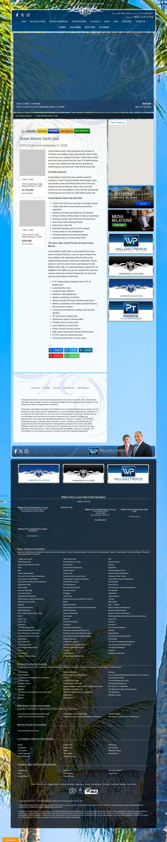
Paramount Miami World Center (29, 630)
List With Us (67, 131)
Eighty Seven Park (24, 585)
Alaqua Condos (114, 562)
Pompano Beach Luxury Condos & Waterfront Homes (83, 686)
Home (33, 784)
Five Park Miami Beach (71, 587)
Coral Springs (22, 667)
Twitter (73, 350)
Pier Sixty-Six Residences (117, 683)
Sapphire (21, 689)
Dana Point (67, 770)
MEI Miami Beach (69, 605)
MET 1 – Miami (113, 605)
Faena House (113, 585)
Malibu (65, 751)
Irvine (20, 773)
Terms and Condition (118, 784)
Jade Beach (112, 593)
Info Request (82, 131)
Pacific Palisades (24, 753)
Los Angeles (22, 751)
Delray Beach (33, 709)
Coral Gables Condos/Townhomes (76, 579)
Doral (70, 552)
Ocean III (66, 619)
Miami (113, 552)
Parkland (75, 667)
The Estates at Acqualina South (119, 645)
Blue (19, 570)
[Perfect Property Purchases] (85, 4)
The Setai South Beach (116, 647)
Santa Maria (22, 639)
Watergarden (68, 695)
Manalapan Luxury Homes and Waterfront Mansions (82, 717)
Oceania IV (112, 625)
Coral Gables (61, 552)
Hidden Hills (67, 748)
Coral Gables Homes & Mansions (120, 579)
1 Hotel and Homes (25, 559)
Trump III (111, 650)
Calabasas (22, 748)
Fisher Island (92, 552)
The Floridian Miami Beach (27, 647)
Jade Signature (113, 596)
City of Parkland (23, 675)
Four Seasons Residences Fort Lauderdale (33, 678)
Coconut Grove (49, 552)
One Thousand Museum (117, 627)
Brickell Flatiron (68, 570)
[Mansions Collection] (131, 288)
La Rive (65, 678)
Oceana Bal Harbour (70, 622)
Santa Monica (113, 753)
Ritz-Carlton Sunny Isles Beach (119, 636)
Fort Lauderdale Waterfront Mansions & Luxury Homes (128, 675)
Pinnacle (111, 630)
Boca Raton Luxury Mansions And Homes (33, 714)
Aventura (20, 552)
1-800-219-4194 (142, 17)
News (88, 784)
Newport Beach (68, 776)
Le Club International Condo (118, 681)
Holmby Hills (113, 748)
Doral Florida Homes (70, 582)
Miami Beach (121, 552)
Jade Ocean (67, 596)
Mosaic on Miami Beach (117, 610)
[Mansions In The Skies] (131, 266)
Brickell (39, 552)
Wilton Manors (116, 667)
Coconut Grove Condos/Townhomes (31, 576)
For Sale (42, 131)
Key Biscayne (104, 552)
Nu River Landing (24, 683)
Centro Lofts (68, 573)
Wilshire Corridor (69, 756)
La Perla (111, 599)
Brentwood (112, 745)
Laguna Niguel (23, 776)
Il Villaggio (67, 593)
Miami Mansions (24, 610)
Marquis (21, 605)
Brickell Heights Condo (116, 570)
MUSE (20, 616)
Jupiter (55, 709)
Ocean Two (22, 622)
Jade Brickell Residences (27, 596)
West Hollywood (24, 756)
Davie (31, 667)
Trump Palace (23, 653)
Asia (19, 568)
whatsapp (74, 356)
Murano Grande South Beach (119, 613)
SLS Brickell (112, 639)
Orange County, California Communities (36, 764)
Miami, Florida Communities (30, 549)
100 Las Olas (23, 672)
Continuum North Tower (117, 576)
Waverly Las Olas (114, 695)
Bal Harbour (30, 552)
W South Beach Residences (73, 656)
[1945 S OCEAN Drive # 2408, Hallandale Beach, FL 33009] (32, 163)
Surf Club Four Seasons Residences (121, 642)
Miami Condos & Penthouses (119, 607)
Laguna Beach (68, 773)
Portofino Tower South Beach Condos (77, 633)
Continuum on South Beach (28, 579)
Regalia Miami (113, 633)
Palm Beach (73, 709)
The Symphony (113, 692)
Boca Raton (21, 709)
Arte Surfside (68, 565)
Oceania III (67, 625)
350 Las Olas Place (70, 672)
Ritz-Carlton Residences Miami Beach (77, 636)
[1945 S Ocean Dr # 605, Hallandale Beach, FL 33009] (32, 213)
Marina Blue (112, 602)
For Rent (53, 131)
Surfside (36, 554)
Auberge (111, 672)
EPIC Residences (69, 585)
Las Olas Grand (23, 681)
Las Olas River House (71, 681)
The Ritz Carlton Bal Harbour (73, 647)
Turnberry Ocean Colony (27, 656)
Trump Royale (68, 653)
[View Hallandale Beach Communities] (23, 130)
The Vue (21, 695)
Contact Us (132, 784)
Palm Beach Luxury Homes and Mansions (123, 717)
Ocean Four (22, 619)
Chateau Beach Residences (118, 573)
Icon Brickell (112, 590)
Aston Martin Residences (72, 568)
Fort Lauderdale (40, 667)
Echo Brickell (113, 582)
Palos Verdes (68, 753)
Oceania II (21, 625)
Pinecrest (145, 552)
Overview (30, 131)
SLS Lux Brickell (23, 642)
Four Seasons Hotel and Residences (121, 587)
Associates (80, 784)
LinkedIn (88, 350)
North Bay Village (134, 552)
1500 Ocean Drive (69, 559)
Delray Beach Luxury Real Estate (75, 714)
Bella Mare (112, 568)
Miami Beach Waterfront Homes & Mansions (79, 607)
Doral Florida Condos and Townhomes (32, 582)
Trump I (20, 650)
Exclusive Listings (67, 784)
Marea (65, 602)
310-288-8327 (146, 13)
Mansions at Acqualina (26, 602)
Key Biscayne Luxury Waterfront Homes (78, 599)
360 (109, 559)
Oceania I (111, 622)
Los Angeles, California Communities (35, 738)
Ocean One (112, 619)
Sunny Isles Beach (25, 554)
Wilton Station (68, 698)
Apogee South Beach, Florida (28, 565)
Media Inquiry (96, 784)
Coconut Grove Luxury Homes (74, 576)
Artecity (111, 565)
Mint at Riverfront (69, 610)
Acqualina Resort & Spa (72, 562)
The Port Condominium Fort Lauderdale (77, 692)
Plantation (84, 667)
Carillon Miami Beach (26, 573)
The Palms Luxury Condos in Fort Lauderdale (34, 692)
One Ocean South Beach (72, 627)
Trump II (66, 650)
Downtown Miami (79, 552)
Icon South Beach (24, 593)
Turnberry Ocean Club (116, 653)
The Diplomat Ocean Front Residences (122, 689)
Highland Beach (45, 709)
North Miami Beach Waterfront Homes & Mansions (127, 616)
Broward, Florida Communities (32, 664)
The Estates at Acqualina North (74, 645)
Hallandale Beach (23, 116)
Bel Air (20, 745)
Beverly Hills (67, 745)
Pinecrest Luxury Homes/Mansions (76, 630)
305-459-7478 (123, 13)
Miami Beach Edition (25, 607)
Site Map (106, 784)
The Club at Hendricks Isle (72, 689)
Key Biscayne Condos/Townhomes (31, 599)
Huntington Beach (115, 770)
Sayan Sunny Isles (69, 639)
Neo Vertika (67, 616)
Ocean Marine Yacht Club (47, 116)
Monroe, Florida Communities (31, 724)
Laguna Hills (112, 773)
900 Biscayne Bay (24, 562)
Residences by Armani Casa (28, 636)
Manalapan (63, 709)
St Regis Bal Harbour (70, 642)
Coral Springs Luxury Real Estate (75, 675)
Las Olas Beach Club (116, 678)
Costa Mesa (22, 770)
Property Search (53, 784)
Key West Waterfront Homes (28, 731)
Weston (106, 667)
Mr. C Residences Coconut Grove (30, 613)
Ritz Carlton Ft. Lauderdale (118, 686)
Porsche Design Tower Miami (28, 633)
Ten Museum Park (24, 645)
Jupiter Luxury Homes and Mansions (31, 717)
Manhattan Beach (114, 751)
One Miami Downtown (26, 627)
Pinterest (58, 356)
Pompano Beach (95, 667)
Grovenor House (69, 590)
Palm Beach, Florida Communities (33, 705)
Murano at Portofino (70, 613)
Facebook (58, 350)
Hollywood (67, 667)
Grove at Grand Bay (25, 590)
